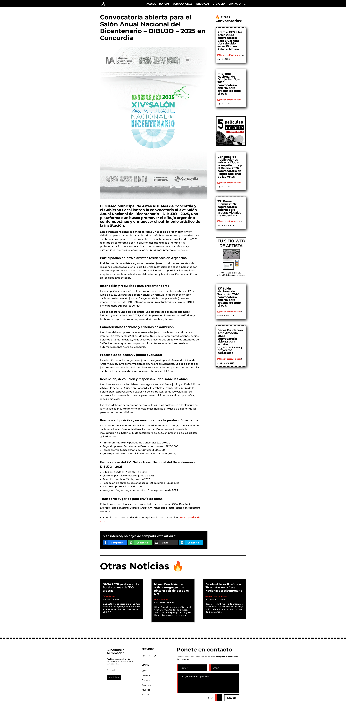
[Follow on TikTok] (154, 656)
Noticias (164, 4)
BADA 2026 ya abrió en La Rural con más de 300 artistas (121, 587)
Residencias (202, 4)
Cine (144, 670)
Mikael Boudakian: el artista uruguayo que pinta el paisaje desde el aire (171, 589)
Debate (146, 680)
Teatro (145, 694)
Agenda (151, 4)
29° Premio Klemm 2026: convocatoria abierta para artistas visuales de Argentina (229, 208)
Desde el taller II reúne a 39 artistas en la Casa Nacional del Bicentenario (223, 587)
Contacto (235, 4)
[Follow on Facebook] (149, 656)
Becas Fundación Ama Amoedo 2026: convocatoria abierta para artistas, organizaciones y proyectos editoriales (230, 341)
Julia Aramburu (114, 599)
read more (110, 615)
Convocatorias (182, 4)
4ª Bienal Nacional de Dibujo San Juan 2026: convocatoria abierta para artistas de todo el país (229, 83)
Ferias (105, 596)
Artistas (157, 599)
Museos (146, 690)
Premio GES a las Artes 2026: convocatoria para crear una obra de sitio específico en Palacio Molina (229, 40)
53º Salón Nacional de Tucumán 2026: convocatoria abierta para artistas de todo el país (229, 297)
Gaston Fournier (166, 602)
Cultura (146, 675)
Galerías (146, 685)
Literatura (219, 4)
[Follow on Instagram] (144, 656)
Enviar (231, 697)
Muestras (216, 596)
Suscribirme (114, 677)
